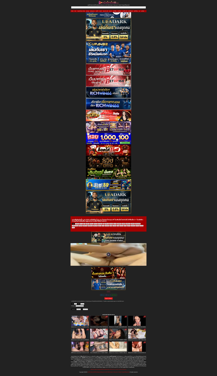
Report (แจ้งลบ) (108, 298)
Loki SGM (141, 225)
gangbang (133, 225)
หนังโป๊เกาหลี (124, 11)
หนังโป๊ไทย (136, 11)
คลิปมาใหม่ (85, 225)
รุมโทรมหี (111, 223)
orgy (118, 225)
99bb (73, 227)
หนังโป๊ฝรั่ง (119, 11)
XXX (75, 11)
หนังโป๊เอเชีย (130, 11)
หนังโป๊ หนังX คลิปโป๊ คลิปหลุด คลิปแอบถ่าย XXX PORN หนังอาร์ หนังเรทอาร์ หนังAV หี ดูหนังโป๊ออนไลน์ (108, 372)
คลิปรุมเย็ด (80, 225)
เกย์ (139, 11)
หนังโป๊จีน (114, 11)
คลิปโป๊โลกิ (119, 223)
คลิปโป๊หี (123, 223)
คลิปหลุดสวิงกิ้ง (138, 223)
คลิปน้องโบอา (90, 225)
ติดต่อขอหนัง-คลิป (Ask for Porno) (111, 369)
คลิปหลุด (87, 11)
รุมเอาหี (115, 223)
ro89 (111, 225)
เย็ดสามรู (91, 223)
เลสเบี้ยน (142, 11)
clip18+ (137, 225)
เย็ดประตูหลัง (100, 223)
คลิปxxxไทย (95, 225)
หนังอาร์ (110, 11)
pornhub (114, 225)
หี (103, 223)
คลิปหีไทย (132, 223)
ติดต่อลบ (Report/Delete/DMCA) (97, 369)
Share (102, 295)
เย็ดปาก (95, 223)
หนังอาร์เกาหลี (105, 11)
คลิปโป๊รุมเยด (128, 223)
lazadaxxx (78, 309)
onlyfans (121, 225)
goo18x (128, 225)
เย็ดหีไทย (87, 223)
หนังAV (100, 11)
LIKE (109, 291)
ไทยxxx (81, 223)
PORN (72, 11)
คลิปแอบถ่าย (92, 11)
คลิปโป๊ (97, 11)
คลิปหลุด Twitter (75, 225)
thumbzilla (107, 225)
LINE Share (114, 295)
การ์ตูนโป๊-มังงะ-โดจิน (81, 11)
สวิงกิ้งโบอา (106, 223)
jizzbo (125, 225)
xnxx (103, 225)
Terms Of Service (122, 369)
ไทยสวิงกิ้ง (77, 223)
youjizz (100, 225)
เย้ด (84, 223)
